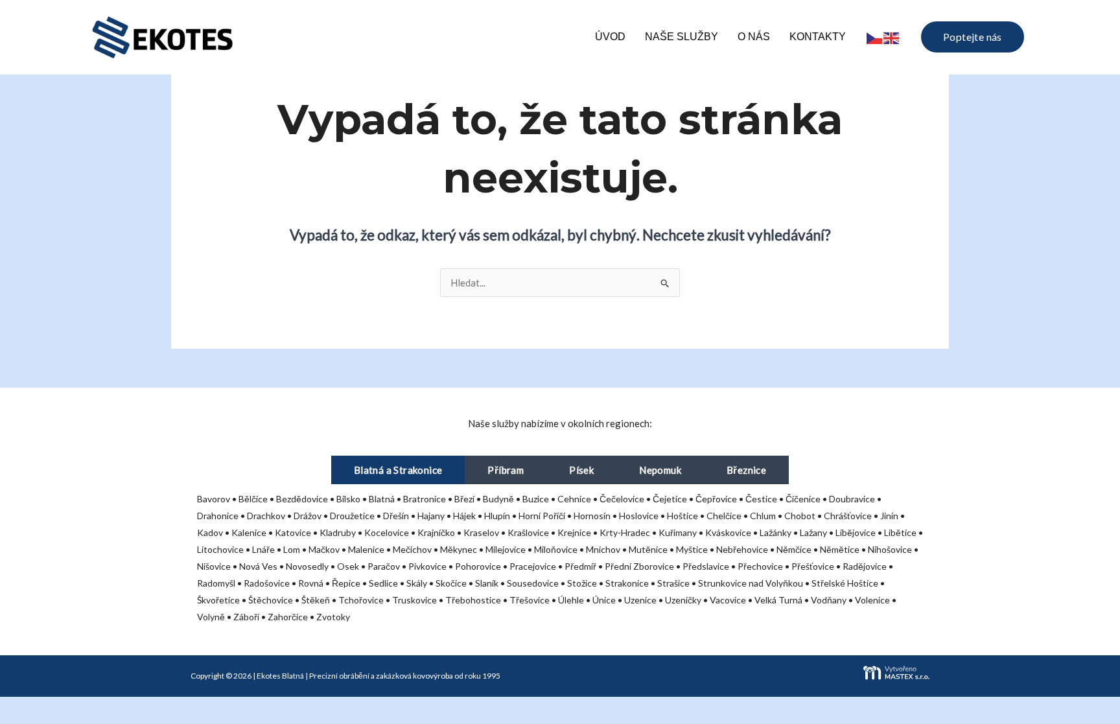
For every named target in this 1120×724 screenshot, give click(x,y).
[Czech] (875, 36)
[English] (891, 36)
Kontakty (817, 36)
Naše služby (681, 36)
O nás (754, 36)
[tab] (398, 470)
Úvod (610, 36)
